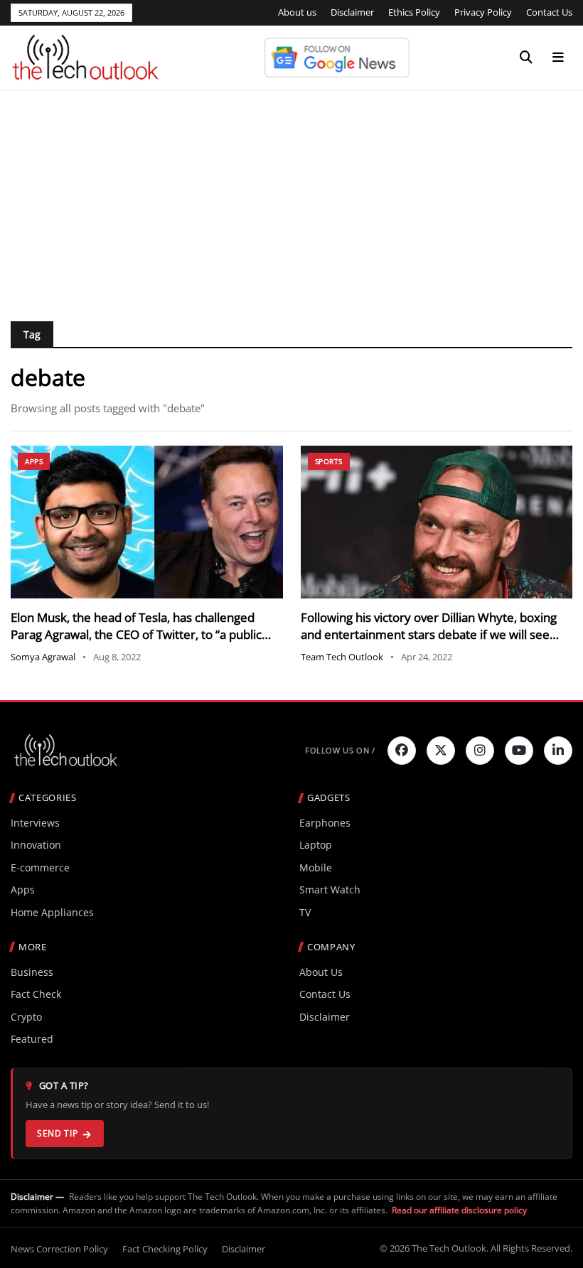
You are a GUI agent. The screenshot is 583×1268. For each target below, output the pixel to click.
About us (297, 12)
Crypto (26, 1016)
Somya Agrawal (43, 656)
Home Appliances (52, 912)
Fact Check (36, 994)
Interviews (35, 822)
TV (305, 912)
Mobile (315, 867)
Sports (329, 461)
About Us (321, 972)
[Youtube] (519, 750)
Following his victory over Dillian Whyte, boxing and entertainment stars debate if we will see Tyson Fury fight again (429, 634)
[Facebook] (401, 750)
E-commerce (40, 867)
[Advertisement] (291, 196)
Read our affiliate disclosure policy (459, 1210)
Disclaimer (352, 12)
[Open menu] (558, 57)
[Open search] (526, 57)
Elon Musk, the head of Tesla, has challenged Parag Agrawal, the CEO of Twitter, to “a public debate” (136, 634)
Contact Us (549, 12)
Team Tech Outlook (342, 656)
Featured (32, 1039)
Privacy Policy (483, 12)
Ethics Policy (414, 12)
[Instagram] (480, 750)
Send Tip (57, 1133)
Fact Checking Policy (165, 1248)
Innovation (36, 844)
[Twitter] (441, 750)
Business (32, 972)
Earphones (325, 822)
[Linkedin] (558, 750)
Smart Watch (329, 889)
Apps (34, 461)
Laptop (315, 844)
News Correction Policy (59, 1248)
